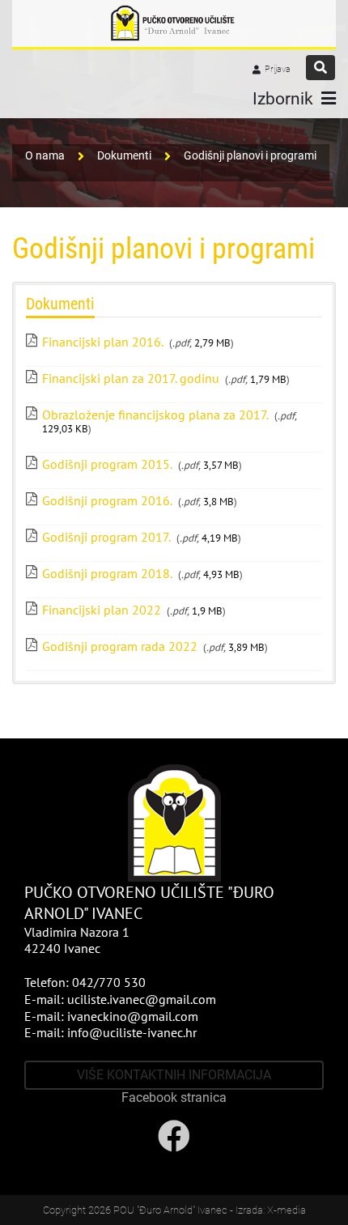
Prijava (278, 69)
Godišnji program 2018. (107, 573)
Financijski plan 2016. (102, 342)
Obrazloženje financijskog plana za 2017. (155, 414)
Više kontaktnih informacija (174, 1075)
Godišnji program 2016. (107, 500)
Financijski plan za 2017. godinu (130, 378)
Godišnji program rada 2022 (119, 646)
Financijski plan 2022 (101, 610)
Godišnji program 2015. (107, 464)
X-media (286, 1210)
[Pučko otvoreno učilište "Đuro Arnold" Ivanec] (174, 23)
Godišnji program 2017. (106, 537)
